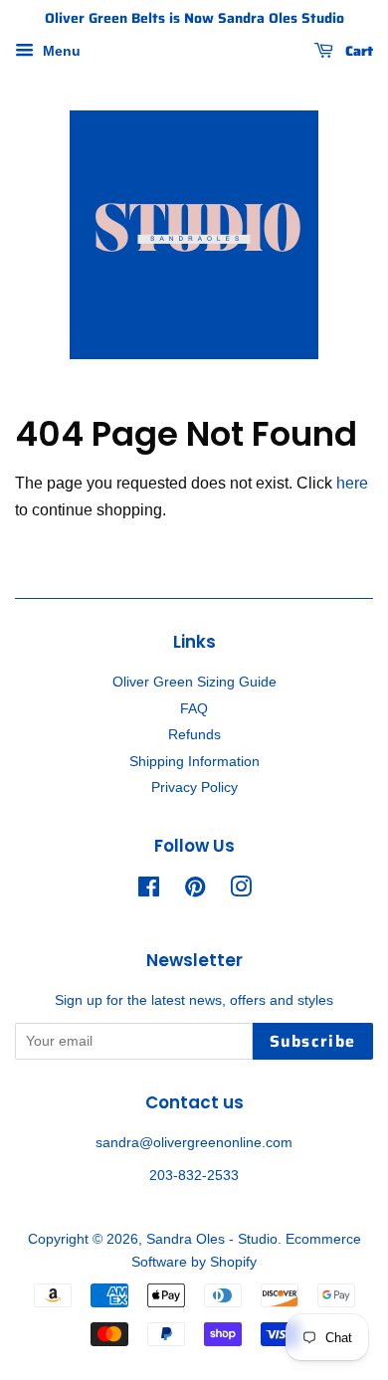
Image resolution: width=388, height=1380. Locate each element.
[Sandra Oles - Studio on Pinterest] (195, 891)
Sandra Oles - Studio (212, 1239)
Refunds (194, 734)
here (352, 483)
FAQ (194, 708)
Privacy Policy (194, 787)
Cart (357, 51)
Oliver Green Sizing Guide (194, 682)
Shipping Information (194, 761)
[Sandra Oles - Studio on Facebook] (148, 891)
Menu (60, 51)
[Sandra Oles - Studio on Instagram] (241, 891)
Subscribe (313, 1041)
